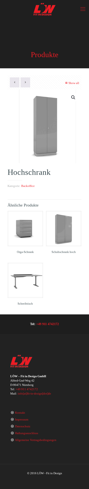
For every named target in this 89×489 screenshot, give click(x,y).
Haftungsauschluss (26, 433)
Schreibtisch (25, 303)
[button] (73, 97)
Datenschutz (22, 426)
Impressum (21, 419)
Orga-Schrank (25, 252)
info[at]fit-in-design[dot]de (34, 393)
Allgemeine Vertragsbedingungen (35, 440)
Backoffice (28, 186)
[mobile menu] (83, 9)
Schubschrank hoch (64, 252)
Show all (73, 83)
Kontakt (20, 412)
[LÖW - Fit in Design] (44, 9)
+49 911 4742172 (47, 324)
